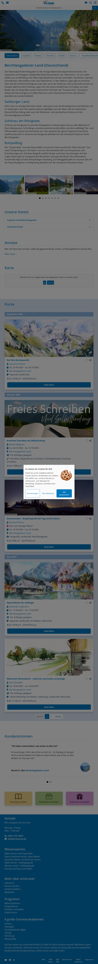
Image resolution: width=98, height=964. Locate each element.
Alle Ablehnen (48, 493)
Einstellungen (32, 493)
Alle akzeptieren (64, 493)
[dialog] (49, 482)
